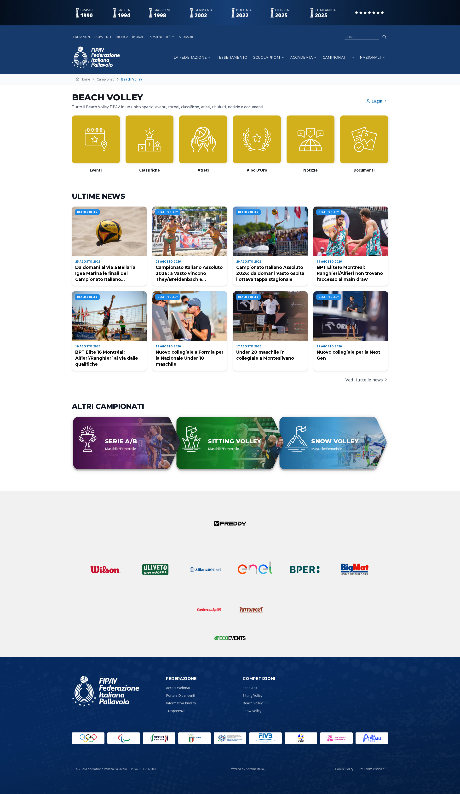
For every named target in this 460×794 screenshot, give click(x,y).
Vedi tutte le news (364, 380)
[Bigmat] (354, 569)
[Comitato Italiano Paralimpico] (230, 738)
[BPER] (305, 569)
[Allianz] (205, 569)
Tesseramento (232, 57)
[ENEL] (255, 569)
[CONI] (194, 738)
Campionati (335, 57)
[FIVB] (265, 738)
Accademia (301, 57)
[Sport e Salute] (159, 738)
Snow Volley (252, 710)
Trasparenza (175, 710)
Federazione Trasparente (92, 37)
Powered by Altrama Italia (246, 769)
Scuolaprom (266, 57)
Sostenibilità (160, 37)
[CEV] (301, 738)
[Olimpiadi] (88, 738)
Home (85, 79)
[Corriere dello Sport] (209, 609)
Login (377, 101)
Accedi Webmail (178, 687)
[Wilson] (105, 569)
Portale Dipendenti (180, 695)
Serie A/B (250, 687)
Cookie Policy (344, 769)
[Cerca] (384, 37)
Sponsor (186, 37)
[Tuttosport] (251, 609)
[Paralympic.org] (123, 738)
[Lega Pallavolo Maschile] (372, 738)
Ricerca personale (130, 37)
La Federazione (190, 57)
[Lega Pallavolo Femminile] (336, 738)
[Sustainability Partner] (230, 638)
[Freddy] (230, 523)
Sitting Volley (252, 695)
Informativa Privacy (181, 703)
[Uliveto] (155, 569)
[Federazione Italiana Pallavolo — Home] (96, 57)
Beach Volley (253, 703)
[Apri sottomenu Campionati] (353, 57)
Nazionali (370, 57)
